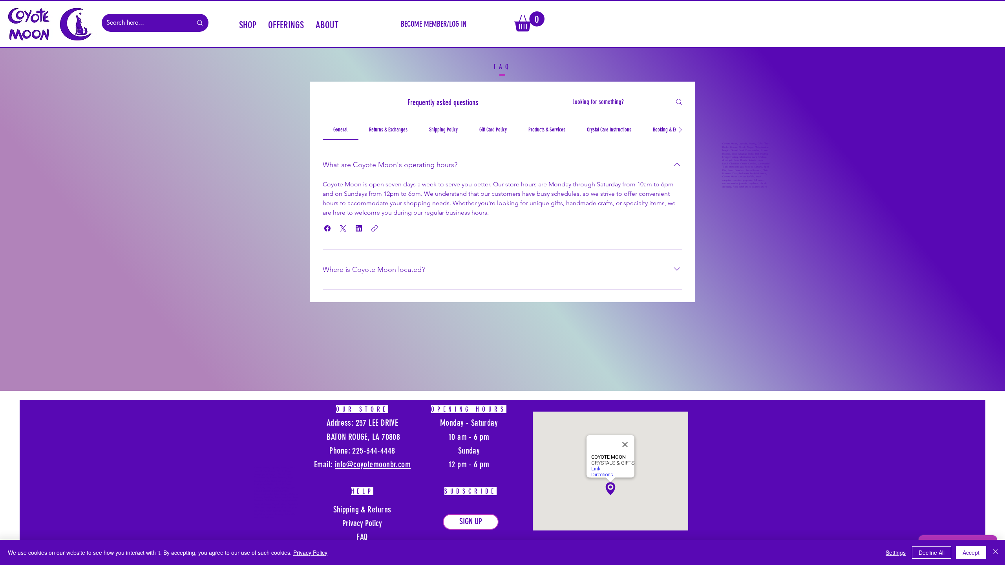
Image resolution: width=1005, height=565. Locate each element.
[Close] (995, 552)
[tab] (340, 130)
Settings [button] (896, 552)
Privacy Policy (310, 552)
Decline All (932, 552)
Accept (971, 552)
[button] (247, 24)
